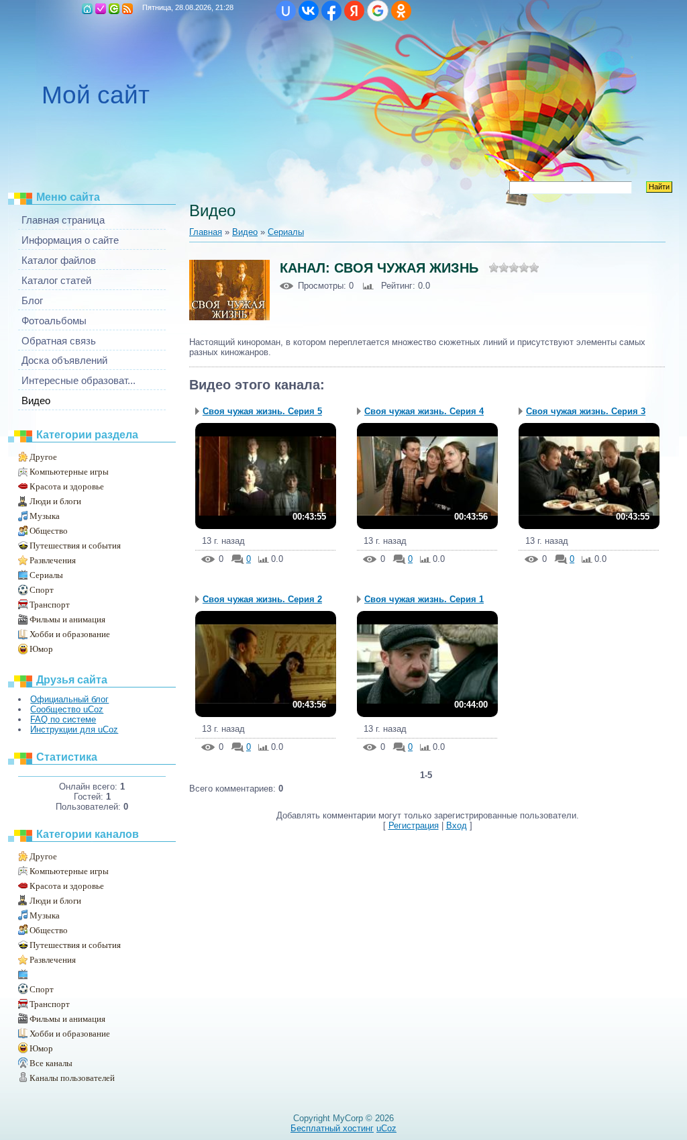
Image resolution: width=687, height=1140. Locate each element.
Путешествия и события (75, 545)
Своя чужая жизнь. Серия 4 (424, 411)
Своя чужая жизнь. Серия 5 (262, 411)
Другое (43, 457)
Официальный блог (69, 699)
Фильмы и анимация (67, 619)
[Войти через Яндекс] (354, 11)
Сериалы (46, 575)
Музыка (45, 516)
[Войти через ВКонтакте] (309, 11)
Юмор (41, 649)
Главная (87, 8)
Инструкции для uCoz (74, 729)
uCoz (386, 1128)
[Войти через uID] (286, 11)
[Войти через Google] (377, 10)
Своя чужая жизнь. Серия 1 (424, 599)
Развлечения (53, 560)
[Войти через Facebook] (331, 11)
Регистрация (100, 8)
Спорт (42, 590)
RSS (127, 8)
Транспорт (50, 605)
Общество (49, 531)
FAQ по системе (63, 719)
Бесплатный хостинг (332, 1128)
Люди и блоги (55, 501)
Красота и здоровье (67, 486)
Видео (245, 232)
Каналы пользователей (72, 1078)
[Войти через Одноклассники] (401, 11)
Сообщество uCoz (66, 709)
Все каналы (51, 1063)
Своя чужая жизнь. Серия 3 (585, 411)
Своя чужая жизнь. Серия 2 (262, 599)
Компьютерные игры (69, 472)
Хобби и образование (70, 634)
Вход (114, 8)
